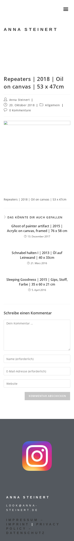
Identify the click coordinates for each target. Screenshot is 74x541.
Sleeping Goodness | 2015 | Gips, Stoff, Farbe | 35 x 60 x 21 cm (37, 281)
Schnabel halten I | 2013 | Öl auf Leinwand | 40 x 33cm (37, 255)
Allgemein (52, 105)
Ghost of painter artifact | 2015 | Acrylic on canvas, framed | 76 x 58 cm (37, 228)
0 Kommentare (20, 110)
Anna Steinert (19, 100)
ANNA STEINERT (31, 29)
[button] (66, 9)
